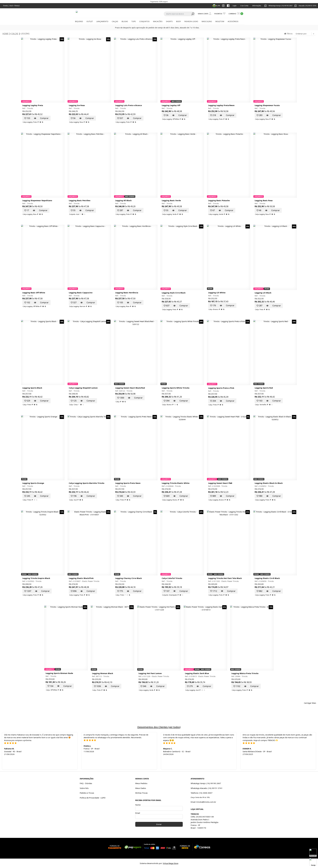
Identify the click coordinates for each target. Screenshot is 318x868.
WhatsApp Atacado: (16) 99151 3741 (206, 788)
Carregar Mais (310, 703)
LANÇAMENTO (102, 21)
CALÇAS (115, 21)
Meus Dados (140, 788)
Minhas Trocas (141, 793)
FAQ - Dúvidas (86, 783)
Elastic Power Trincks (90, 581)
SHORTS (169, 21)
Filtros (289, 33)
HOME (5, 33)
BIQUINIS (79, 21)
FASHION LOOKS (191, 21)
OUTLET (89, 21)
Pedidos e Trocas (87, 793)
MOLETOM (219, 21)
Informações (256, 6)
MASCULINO (207, 21)
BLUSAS (125, 21)
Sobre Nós (84, 788)
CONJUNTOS (144, 21)
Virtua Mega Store (170, 863)
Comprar (44, 118)
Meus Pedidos (141, 783)
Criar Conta (244, 6)
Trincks (30, 108)
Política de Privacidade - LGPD (92, 797)
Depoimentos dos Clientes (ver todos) (159, 727)
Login (234, 6)
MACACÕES (157, 21)
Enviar (159, 824)
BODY (178, 21)
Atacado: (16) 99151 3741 (307, 6)
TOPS (133, 21)
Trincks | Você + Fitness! (11, 6)
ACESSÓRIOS (233, 21)
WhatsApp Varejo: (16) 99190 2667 (281, 6)
